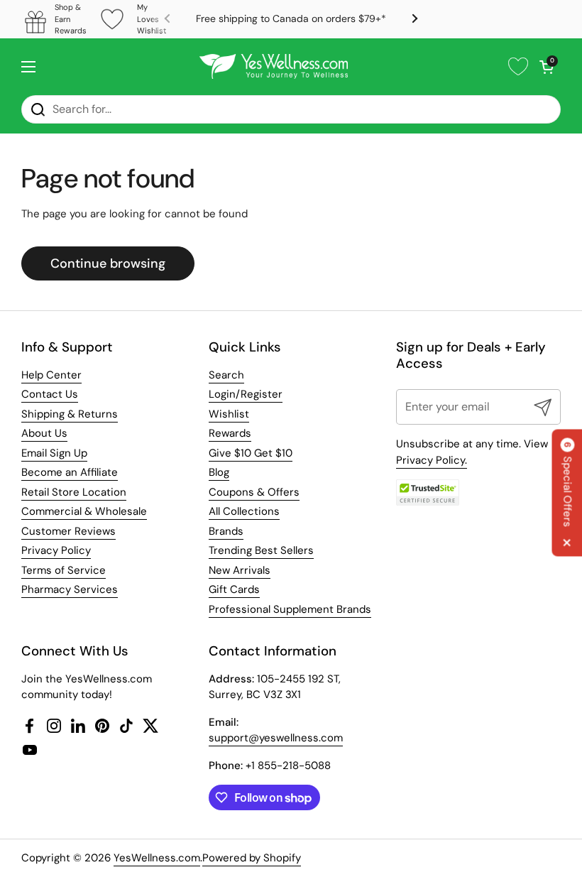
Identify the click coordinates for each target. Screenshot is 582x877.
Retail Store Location (73, 492)
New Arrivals (239, 570)
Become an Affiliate (69, 472)
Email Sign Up (54, 453)
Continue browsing (107, 263)
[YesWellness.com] (273, 67)
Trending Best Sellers (261, 550)
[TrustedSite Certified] (428, 492)
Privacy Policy (56, 550)
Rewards (230, 433)
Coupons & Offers (254, 492)
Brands (226, 531)
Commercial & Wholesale (84, 511)
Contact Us (49, 394)
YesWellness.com (157, 858)
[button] (546, 67)
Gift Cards (234, 589)
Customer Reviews (68, 531)
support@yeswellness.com (276, 738)
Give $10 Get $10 (250, 453)
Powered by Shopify (251, 858)
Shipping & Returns (69, 414)
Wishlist (229, 414)
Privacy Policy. (431, 460)
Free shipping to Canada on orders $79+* (291, 18)
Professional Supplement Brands (290, 609)
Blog (219, 472)
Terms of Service (63, 570)
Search (226, 375)
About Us (44, 433)
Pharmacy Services (69, 589)
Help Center (51, 375)
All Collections (244, 511)
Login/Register (245, 394)
